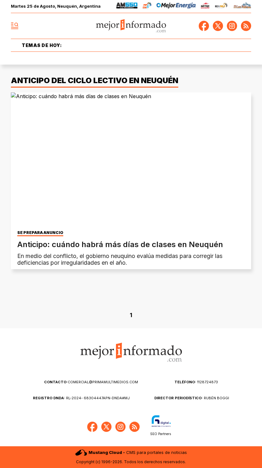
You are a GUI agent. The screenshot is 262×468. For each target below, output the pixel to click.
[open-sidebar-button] (15, 26)
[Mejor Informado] (131, 26)
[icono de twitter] (218, 26)
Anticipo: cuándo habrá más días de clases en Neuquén (120, 244)
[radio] (127, 7)
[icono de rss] (246, 26)
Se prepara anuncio (40, 233)
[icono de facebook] (204, 26)
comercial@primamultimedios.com (91, 382)
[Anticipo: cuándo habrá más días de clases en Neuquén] (131, 160)
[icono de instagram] (232, 26)
